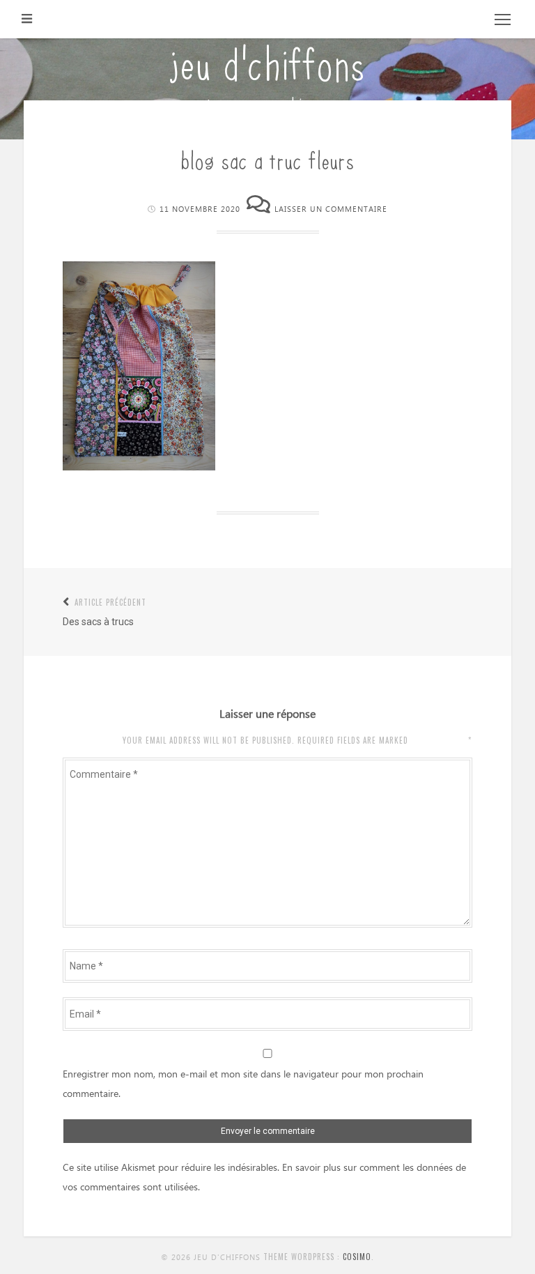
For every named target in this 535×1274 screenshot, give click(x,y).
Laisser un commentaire (330, 209)
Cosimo (357, 1256)
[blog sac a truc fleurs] (139, 467)
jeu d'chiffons (267, 61)
